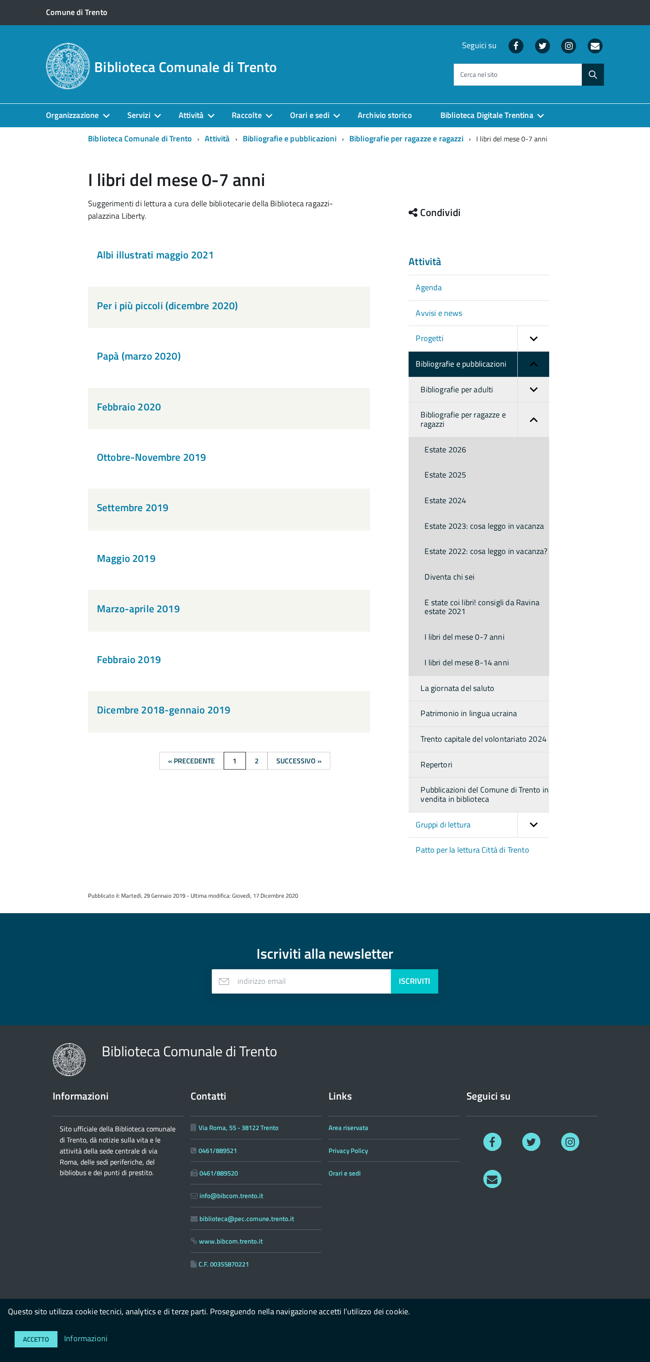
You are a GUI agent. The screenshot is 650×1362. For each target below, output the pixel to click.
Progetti (429, 338)
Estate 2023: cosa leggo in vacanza (484, 526)
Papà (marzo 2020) (139, 356)
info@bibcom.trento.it (231, 1196)
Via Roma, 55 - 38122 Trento (239, 1128)
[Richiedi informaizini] (595, 45)
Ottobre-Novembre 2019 (151, 457)
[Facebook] (516, 45)
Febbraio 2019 (129, 659)
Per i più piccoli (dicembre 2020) (167, 305)
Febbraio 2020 (129, 406)
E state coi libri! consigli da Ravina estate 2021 (481, 607)
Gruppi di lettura (443, 825)
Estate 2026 (445, 449)
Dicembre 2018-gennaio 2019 (163, 709)
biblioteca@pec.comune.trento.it (246, 1219)
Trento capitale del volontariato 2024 (484, 739)
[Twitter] (542, 45)
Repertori (436, 764)
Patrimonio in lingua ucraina (469, 713)
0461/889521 (218, 1151)
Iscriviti (414, 981)
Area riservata (348, 1128)
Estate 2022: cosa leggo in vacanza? (485, 551)
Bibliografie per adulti (457, 389)
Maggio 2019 (126, 558)
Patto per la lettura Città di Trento (472, 850)
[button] (533, 338)
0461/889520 (218, 1173)
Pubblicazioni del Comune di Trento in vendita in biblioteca (485, 794)
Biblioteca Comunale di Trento (185, 67)
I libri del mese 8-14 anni (466, 662)
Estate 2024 (445, 500)
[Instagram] (569, 45)
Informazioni (85, 1338)
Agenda (429, 287)
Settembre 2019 (132, 507)
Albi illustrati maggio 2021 (155, 254)
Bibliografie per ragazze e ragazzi (406, 138)
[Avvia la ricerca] (593, 75)
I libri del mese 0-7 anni (464, 637)
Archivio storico (385, 115)
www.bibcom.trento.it (231, 1241)
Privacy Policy (348, 1151)
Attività (191, 115)
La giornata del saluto (457, 688)
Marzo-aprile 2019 (138, 608)
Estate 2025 (445, 475)
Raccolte (246, 115)
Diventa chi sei (449, 577)
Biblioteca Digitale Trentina (486, 115)
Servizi (138, 115)
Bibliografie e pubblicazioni (289, 138)
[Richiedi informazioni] (492, 1178)
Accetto (36, 1339)
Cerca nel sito (478, 75)
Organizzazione (72, 115)
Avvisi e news (439, 313)
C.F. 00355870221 (224, 1264)
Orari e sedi (309, 115)
